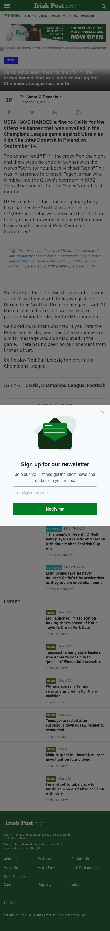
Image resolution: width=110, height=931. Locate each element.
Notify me (55, 509)
